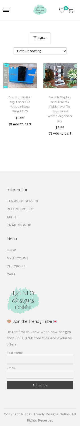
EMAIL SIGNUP (19, 225)
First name (15, 352)
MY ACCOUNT (18, 258)
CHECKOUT (16, 266)
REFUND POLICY (20, 209)
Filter (42, 38)
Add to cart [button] (22, 124)
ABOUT (12, 217)
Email (11, 367)
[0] (62, 10)
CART (11, 274)
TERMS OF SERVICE (23, 201)
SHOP (11, 250)
